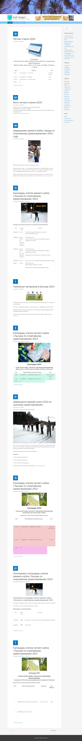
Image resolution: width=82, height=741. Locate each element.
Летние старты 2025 (24, 39)
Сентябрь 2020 (67, 100)
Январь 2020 (67, 102)
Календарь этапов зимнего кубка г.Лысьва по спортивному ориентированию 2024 (31, 196)
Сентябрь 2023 (67, 88)
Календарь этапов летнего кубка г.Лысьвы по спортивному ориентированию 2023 (31, 336)
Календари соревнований (18, 201)
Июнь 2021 (66, 98)
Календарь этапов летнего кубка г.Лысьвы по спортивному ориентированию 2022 (31, 486)
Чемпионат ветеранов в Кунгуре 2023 (33, 286)
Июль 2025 (66, 81)
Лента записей (67, 118)
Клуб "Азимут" (19, 17)
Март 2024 (66, 85)
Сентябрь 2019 (67, 105)
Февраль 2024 (67, 87)
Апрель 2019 (67, 109)
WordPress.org (67, 122)
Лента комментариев (68, 120)
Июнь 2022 (66, 94)
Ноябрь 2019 (67, 103)
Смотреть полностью (18, 85)
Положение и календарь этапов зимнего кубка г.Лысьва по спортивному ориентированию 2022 (33, 576)
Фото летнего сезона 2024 (27, 102)
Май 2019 (66, 107)
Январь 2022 (67, 96)
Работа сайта (67, 74)
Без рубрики (15, 41)
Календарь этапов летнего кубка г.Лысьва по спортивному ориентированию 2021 (31, 650)
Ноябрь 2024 (67, 83)
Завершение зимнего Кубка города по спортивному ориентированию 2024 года (34, 133)
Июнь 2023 (66, 90)
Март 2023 (66, 92)
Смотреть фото (16, 113)
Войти (65, 116)
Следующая (54, 730)
